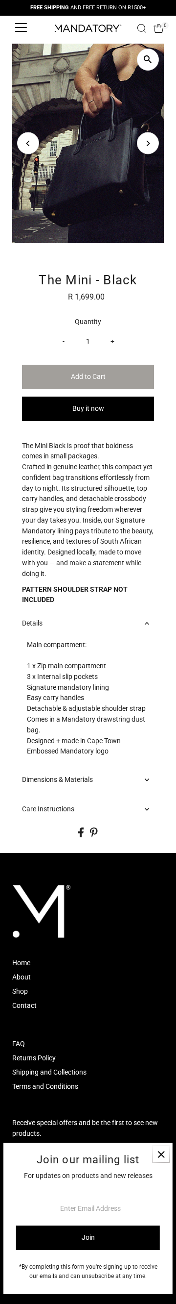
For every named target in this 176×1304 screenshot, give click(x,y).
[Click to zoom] (148, 60)
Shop (20, 991)
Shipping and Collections (49, 1072)
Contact (24, 1005)
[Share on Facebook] (81, 835)
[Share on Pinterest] (94, 835)
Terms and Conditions (45, 1086)
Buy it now (88, 408)
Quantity (88, 322)
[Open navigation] (21, 28)
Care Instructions (48, 809)
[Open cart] (159, 28)
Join (88, 1237)
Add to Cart (88, 376)
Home (21, 963)
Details (32, 623)
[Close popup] (161, 1154)
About (21, 977)
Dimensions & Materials (57, 779)
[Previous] (28, 143)
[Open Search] (141, 28)
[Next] (148, 143)
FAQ (18, 1044)
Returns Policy (34, 1058)
